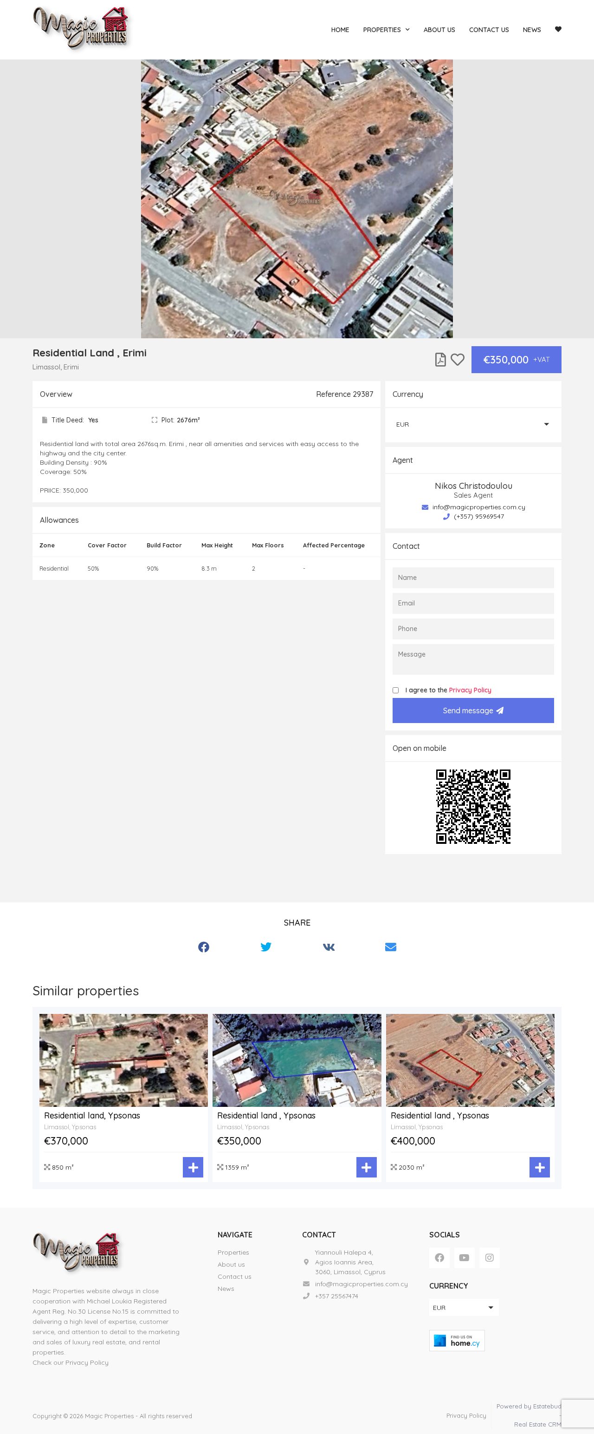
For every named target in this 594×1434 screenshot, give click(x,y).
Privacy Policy (470, 690)
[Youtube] (464, 1258)
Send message (468, 710)
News (532, 30)
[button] (473, 424)
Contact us (489, 30)
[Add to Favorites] (458, 360)
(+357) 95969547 (478, 516)
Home (340, 30)
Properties (382, 30)
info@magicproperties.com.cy (478, 507)
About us (439, 30)
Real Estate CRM (538, 1424)
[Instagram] (489, 1258)
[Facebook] (439, 1258)
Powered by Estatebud (529, 1406)
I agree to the (448, 690)
